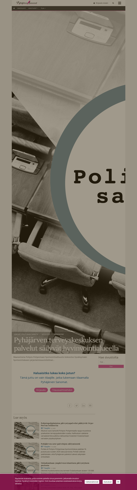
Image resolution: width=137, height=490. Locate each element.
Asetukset (108, 482)
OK (118, 482)
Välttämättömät (92, 482)
